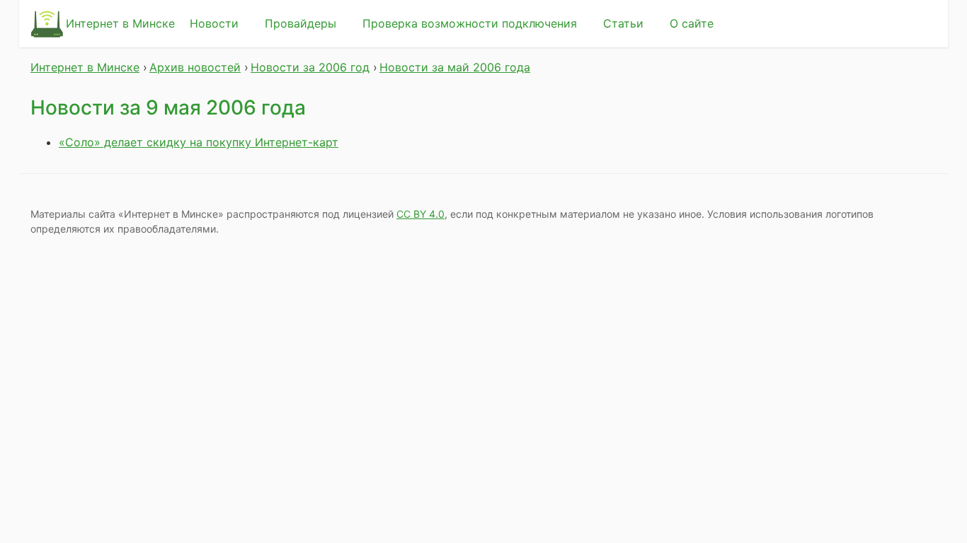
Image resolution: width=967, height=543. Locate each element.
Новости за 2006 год (310, 67)
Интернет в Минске (120, 23)
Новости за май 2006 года (454, 67)
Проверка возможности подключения (469, 23)
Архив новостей (195, 67)
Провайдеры (300, 23)
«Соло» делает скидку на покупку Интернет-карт (198, 142)
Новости (214, 23)
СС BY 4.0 (420, 214)
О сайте (692, 23)
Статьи (623, 23)
